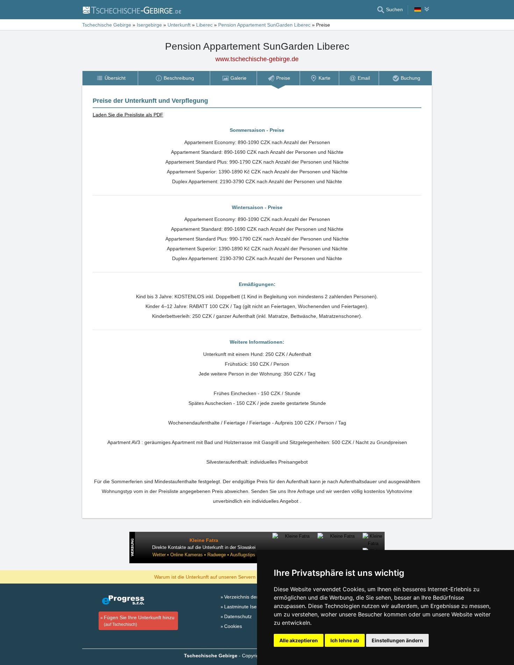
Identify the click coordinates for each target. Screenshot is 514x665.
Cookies (233, 626)
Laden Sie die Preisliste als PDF (128, 114)
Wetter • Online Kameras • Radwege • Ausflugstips (203, 554)
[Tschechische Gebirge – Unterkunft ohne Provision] (131, 10)
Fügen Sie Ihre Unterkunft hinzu (139, 621)
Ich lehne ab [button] (344, 640)
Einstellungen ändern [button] (397, 640)
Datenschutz (238, 616)
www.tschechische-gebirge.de (257, 59)
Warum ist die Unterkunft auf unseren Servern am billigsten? (220, 576)
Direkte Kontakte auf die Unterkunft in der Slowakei (204, 547)
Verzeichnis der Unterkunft (253, 597)
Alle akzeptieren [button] (298, 640)
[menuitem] (110, 78)
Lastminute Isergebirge (249, 606)
